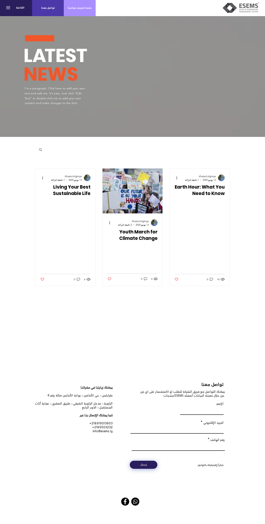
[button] (8, 7)
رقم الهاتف (217, 440)
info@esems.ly (103, 431)
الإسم (220, 403)
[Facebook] (125, 502)
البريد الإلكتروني (213, 422)
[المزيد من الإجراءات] (175, 177)
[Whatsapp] (135, 502)
